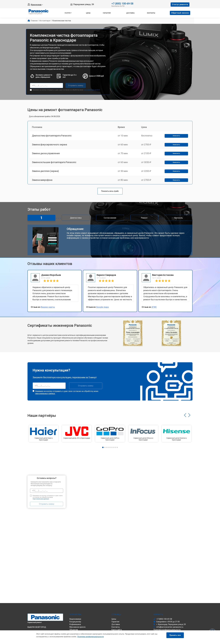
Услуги (67, 13)
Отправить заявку (75, 85)
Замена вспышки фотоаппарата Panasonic (54, 162)
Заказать (176, 136)
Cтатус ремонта (180, 4)
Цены (88, 13)
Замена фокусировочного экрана (49, 144)
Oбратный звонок (180, 13)
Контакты (151, 13)
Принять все (175, 635)
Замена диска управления (46, 153)
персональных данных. (92, 90)
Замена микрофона (42, 180)
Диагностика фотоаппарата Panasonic (52, 135)
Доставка (130, 13)
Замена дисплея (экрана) (45, 171)
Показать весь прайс (110, 191)
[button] (185, 415)
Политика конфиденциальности (90, 637)
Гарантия (107, 13)
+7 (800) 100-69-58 (122, 3)
